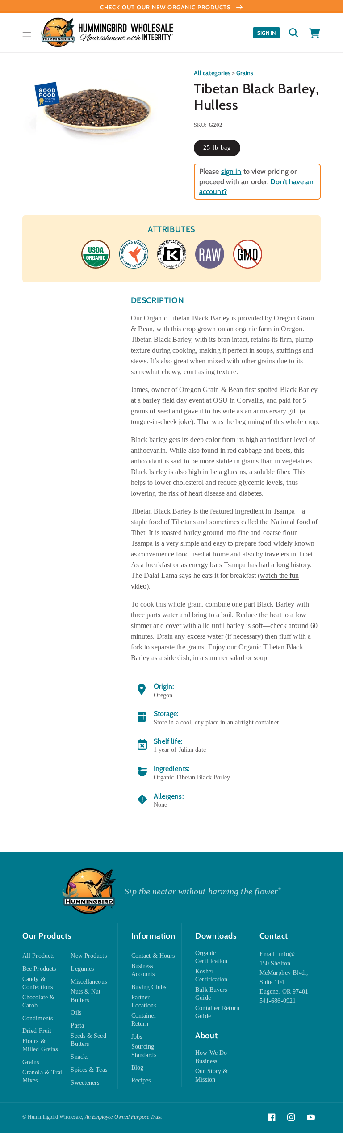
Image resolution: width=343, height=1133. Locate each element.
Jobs (136, 1036)
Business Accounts (143, 970)
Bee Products (39, 968)
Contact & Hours (153, 955)
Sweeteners (85, 1082)
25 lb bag (217, 147)
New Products (88, 955)
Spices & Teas (89, 1069)
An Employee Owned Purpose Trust (123, 1117)
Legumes (82, 968)
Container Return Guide (217, 1012)
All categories (212, 73)
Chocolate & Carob (38, 1001)
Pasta (77, 1025)
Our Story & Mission (211, 1075)
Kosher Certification (211, 975)
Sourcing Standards (143, 1050)
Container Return (143, 1019)
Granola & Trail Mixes (43, 1076)
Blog (137, 1067)
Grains (245, 73)
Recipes (141, 1080)
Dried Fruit (36, 1031)
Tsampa (284, 511)
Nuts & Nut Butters (85, 995)
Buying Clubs (148, 987)
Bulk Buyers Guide (211, 993)
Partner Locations (143, 1001)
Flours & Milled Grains (40, 1045)
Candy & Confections (37, 983)
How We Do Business (211, 1056)
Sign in (268, 33)
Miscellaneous (88, 981)
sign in (231, 171)
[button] (27, 32)
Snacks (79, 1056)
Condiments (37, 1018)
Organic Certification (211, 957)
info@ (287, 954)
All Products (38, 955)
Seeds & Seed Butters (88, 1039)
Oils (76, 1012)
